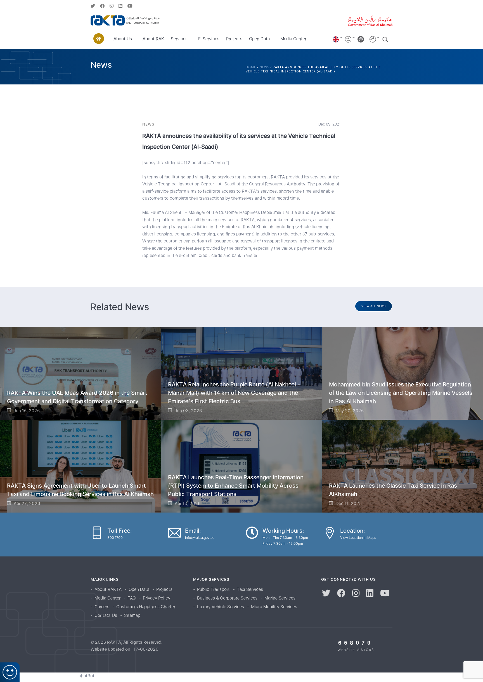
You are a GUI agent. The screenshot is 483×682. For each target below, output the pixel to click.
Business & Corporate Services (227, 597)
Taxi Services (250, 589)
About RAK (153, 38)
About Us (122, 38)
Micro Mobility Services (274, 606)
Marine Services (279, 597)
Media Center (293, 38)
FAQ (131, 597)
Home (251, 67)
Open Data (259, 38)
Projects (234, 38)
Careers (101, 606)
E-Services (208, 38)
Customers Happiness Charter (145, 606)
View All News (373, 306)
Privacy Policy (156, 597)
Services (179, 38)
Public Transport (213, 589)
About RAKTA (108, 589)
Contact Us (105, 615)
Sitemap (132, 615)
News (264, 67)
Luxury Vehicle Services (220, 606)
